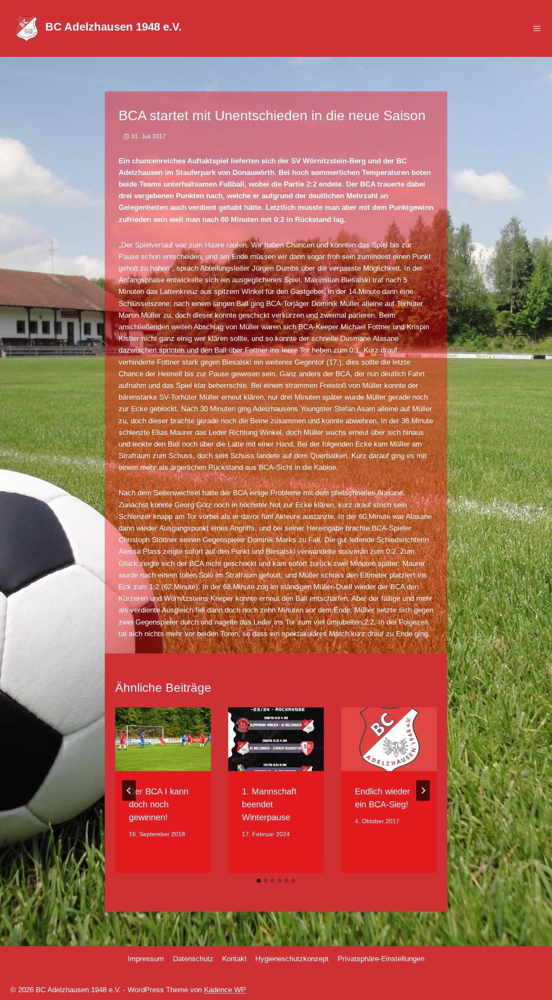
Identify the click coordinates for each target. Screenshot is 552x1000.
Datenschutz (193, 959)
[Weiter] (423, 790)
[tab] (259, 880)
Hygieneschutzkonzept (292, 959)
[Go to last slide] (129, 790)
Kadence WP (225, 990)
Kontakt (234, 959)
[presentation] (163, 739)
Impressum (146, 959)
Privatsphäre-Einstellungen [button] (381, 959)
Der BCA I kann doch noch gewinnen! (158, 804)
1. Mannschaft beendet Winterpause (269, 804)
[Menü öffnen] (537, 28)
